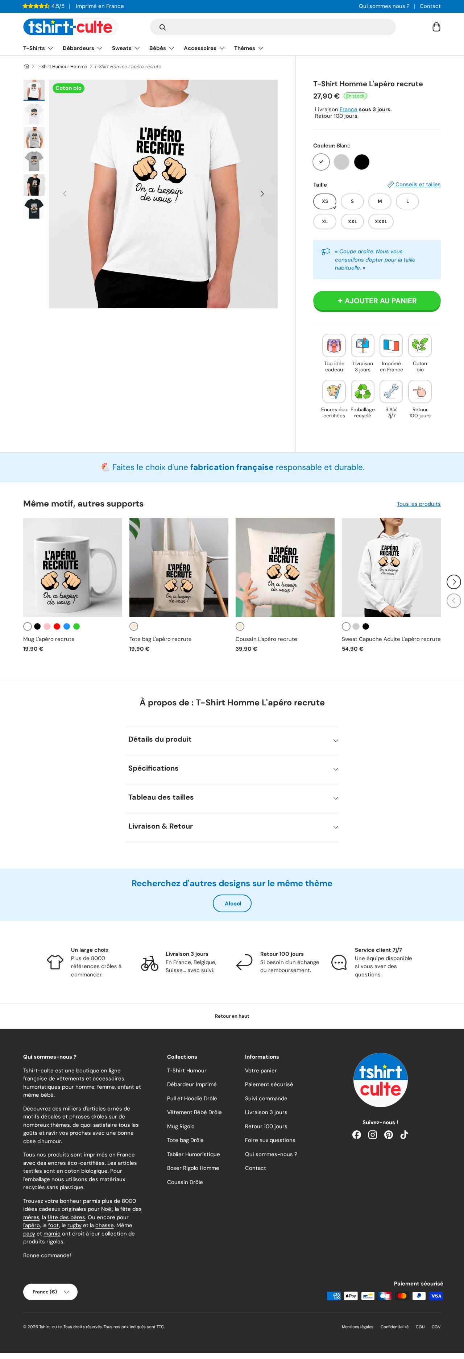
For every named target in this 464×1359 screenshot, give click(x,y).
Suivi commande (266, 1098)
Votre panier (261, 1070)
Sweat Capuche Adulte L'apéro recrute (391, 639)
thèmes (60, 1125)
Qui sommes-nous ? (271, 1154)
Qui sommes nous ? (384, 6)
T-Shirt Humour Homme (62, 66)
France (348, 109)
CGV (436, 1326)
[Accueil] (26, 66)
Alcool (233, 903)
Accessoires (200, 48)
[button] (436, 27)
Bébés (157, 48)
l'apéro (31, 1225)
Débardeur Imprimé (192, 1084)
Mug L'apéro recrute (49, 639)
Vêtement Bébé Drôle (194, 1112)
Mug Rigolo (181, 1126)
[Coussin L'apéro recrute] (285, 567)
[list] (163, 194)
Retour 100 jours (266, 1126)
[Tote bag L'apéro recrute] (178, 567)
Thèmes (244, 48)
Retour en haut (232, 1016)
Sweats (122, 48)
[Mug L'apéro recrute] (72, 567)
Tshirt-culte (50, 1326)
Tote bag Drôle (185, 1140)
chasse (104, 1225)
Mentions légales (357, 1326)
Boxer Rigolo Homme (193, 1168)
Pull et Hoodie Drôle (192, 1098)
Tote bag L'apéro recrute (160, 639)
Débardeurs (78, 48)
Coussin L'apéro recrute (266, 639)
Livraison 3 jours (266, 1112)
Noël (106, 1209)
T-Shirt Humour (187, 1070)
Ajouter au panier (381, 300)
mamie (52, 1233)
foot (53, 1225)
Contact (430, 6)
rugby (74, 1225)
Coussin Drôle (185, 1182)
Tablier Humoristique (193, 1154)
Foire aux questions (270, 1140)
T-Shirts (34, 48)
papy (29, 1233)
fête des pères (66, 1217)
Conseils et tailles (418, 184)
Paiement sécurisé (269, 1084)
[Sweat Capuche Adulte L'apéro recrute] (391, 567)
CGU (420, 1326)
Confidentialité (395, 1326)
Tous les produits (419, 504)
